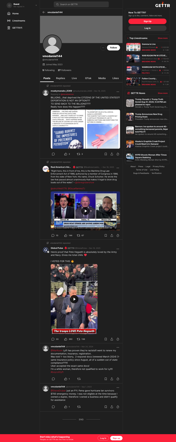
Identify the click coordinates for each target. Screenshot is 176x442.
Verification (157, 173)
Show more (163, 38)
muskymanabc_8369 (61, 91)
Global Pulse (57, 248)
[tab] (47, 78)
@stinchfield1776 (59, 188)
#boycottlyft (57, 372)
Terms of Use (142, 170)
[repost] (82, 378)
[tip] (56, 154)
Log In (103, 438)
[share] (112, 154)
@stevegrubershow (84, 182)
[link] (99, 91)
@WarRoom (57, 350)
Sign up (116, 438)
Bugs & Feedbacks (141, 173)
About (133, 166)
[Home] (147, 4)
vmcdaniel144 (58, 346)
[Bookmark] (106, 154)
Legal (148, 166)
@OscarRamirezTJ (76, 188)
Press (140, 166)
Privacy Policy (158, 166)
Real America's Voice (61, 167)
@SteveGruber (58, 390)
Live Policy (154, 170)
